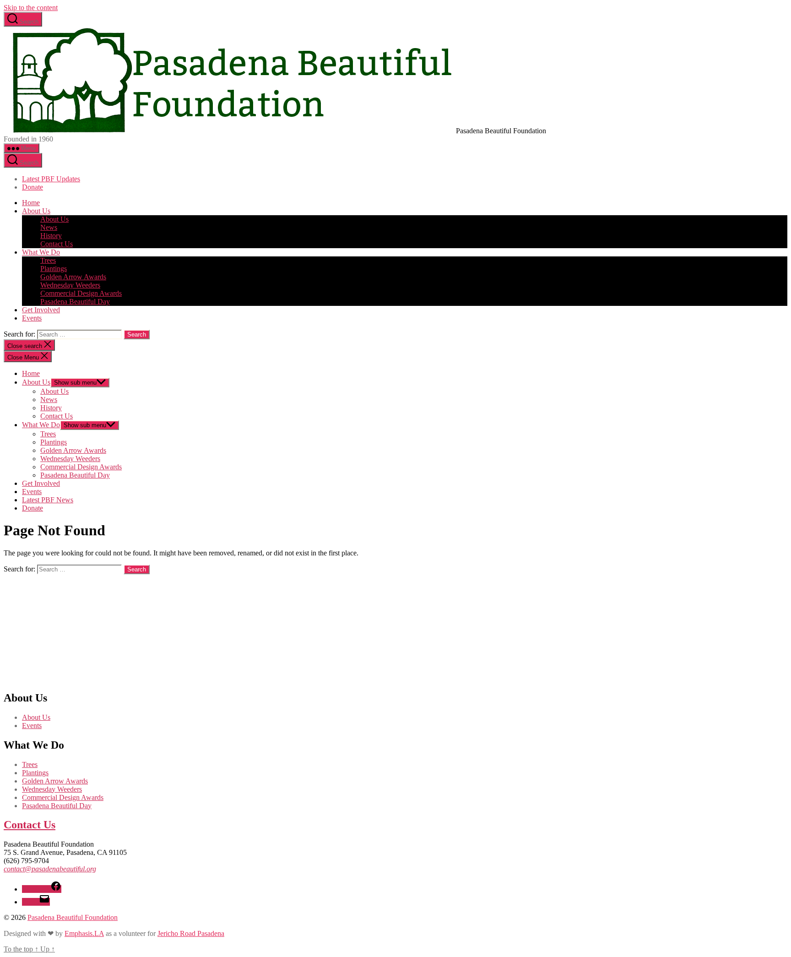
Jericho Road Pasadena (190, 933)
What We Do (41, 252)
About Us (36, 211)
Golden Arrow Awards (73, 277)
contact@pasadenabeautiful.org (50, 869)
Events (32, 318)
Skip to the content (31, 7)
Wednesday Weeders (70, 285)
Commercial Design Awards (81, 293)
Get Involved (41, 310)
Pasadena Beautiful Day (75, 301)
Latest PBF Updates (51, 179)
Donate (32, 187)
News (48, 227)
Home (31, 203)
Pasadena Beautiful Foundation (72, 917)
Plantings (53, 268)
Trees (48, 260)
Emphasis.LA (84, 933)
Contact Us (56, 244)
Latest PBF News (47, 500)
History (51, 235)
